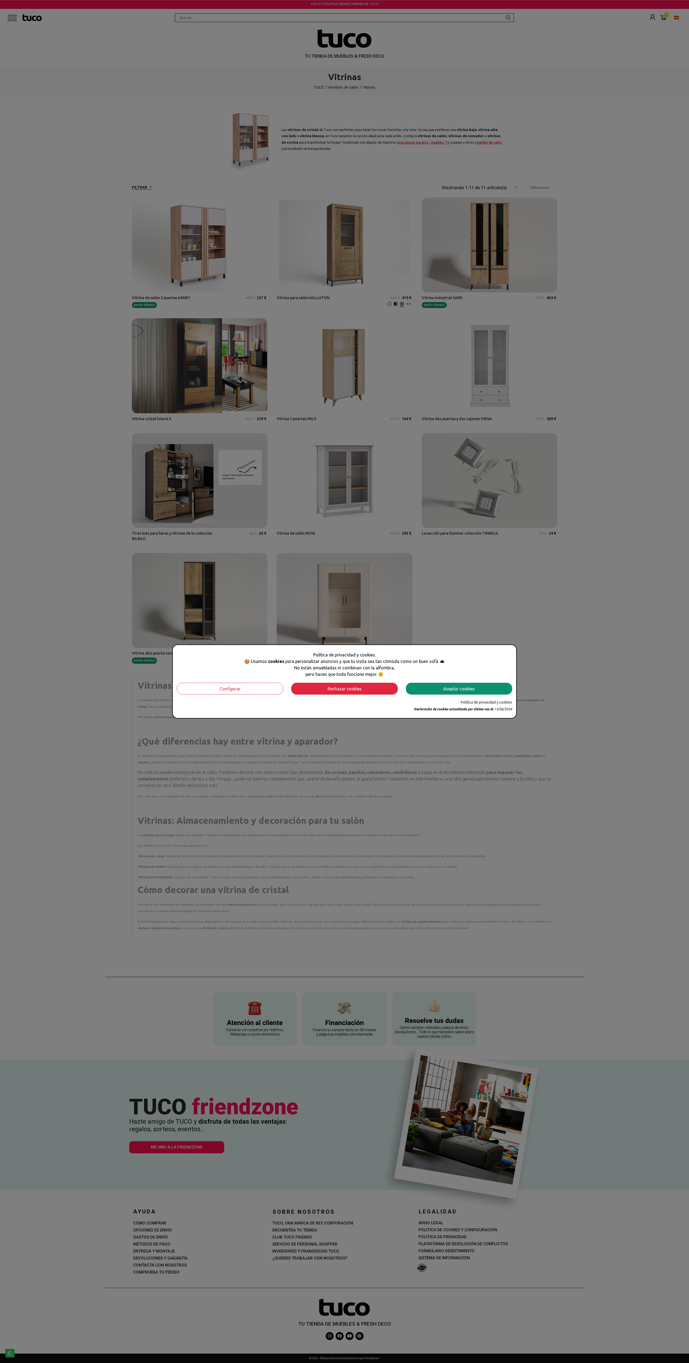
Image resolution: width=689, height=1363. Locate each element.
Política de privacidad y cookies (486, 702)
